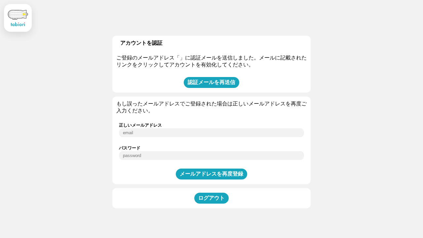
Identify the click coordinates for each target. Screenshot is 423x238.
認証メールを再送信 (211, 82)
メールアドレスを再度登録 (211, 174)
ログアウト (211, 198)
